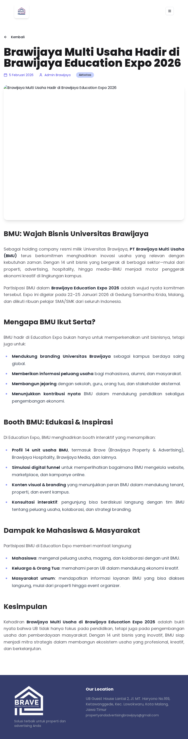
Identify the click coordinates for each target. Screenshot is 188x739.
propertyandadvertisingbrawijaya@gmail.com (122, 715)
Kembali (18, 37)
